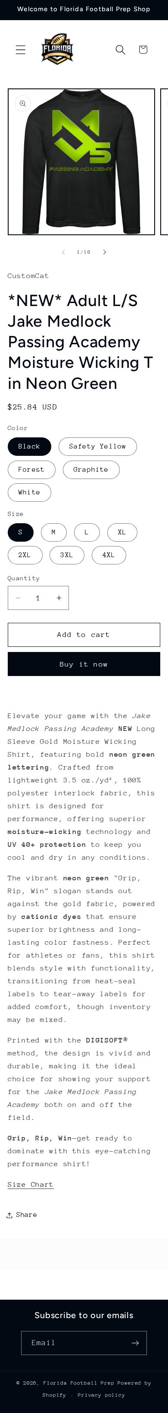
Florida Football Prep (79, 1383)
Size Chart (31, 1184)
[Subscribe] (135, 1343)
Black (29, 446)
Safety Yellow (98, 446)
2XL (25, 555)
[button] (20, 49)
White (29, 492)
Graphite (91, 469)
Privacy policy (101, 1395)
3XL (67, 555)
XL (122, 532)
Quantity (24, 578)
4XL (109, 555)
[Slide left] (63, 252)
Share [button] (26, 1215)
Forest (32, 469)
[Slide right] (104, 252)
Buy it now (84, 664)
